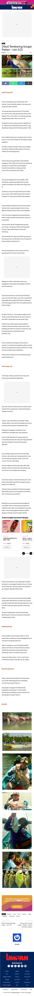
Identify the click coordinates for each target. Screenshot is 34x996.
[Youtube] (22, 966)
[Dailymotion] (25, 966)
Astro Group (29, 992)
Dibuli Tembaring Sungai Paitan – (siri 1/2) (8, 924)
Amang (3, 52)
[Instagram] (12, 966)
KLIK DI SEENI (17, 907)
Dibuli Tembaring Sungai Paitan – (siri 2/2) (17, 48)
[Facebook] (9, 966)
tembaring (11, 916)
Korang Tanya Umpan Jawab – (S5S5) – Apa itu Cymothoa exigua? (25, 925)
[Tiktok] (19, 966)
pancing (24, 914)
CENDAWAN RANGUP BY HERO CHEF (10, 539)
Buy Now (7, 547)
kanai (19, 914)
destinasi (9, 914)
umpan (18, 916)
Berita (7, 40)
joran (14, 914)
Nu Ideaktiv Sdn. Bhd (15, 992)
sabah (29, 914)
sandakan (5, 916)
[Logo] (17, 957)
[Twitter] (15, 966)
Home (3, 40)
